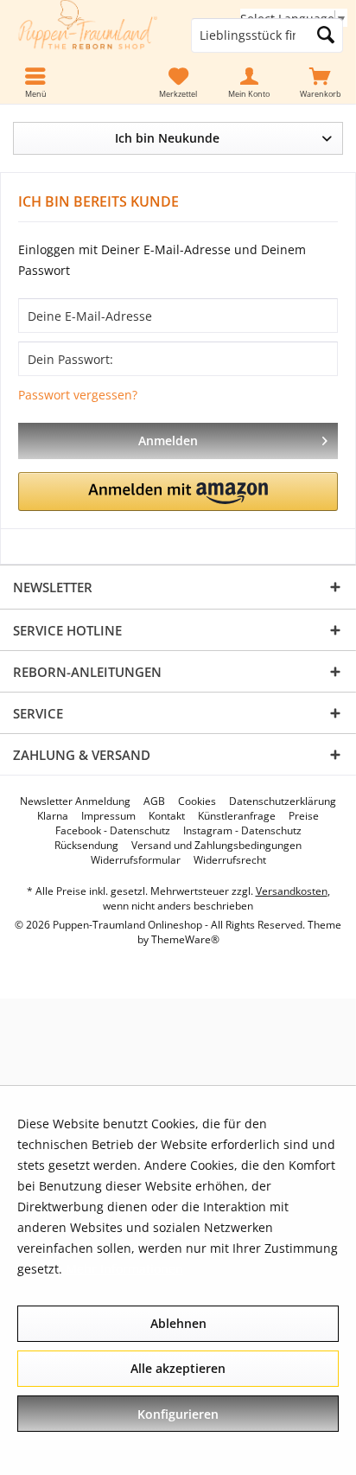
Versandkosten (291, 891)
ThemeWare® (185, 939)
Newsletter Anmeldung (75, 801)
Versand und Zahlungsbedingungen (216, 845)
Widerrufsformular (136, 860)
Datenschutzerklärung (282, 801)
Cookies (197, 801)
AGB (154, 801)
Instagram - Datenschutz (242, 831)
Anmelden (168, 440)
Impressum (108, 816)
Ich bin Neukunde (167, 138)
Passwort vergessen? (77, 394)
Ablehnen (178, 1323)
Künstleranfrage (237, 816)
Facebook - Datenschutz (112, 831)
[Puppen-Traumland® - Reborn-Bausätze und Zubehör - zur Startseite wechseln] (89, 36)
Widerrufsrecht (230, 860)
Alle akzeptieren (178, 1368)
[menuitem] (320, 83)
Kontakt (167, 816)
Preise (304, 816)
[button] (178, 491)
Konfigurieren (178, 1414)
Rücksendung (86, 845)
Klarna (52, 816)
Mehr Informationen (124, 1269)
